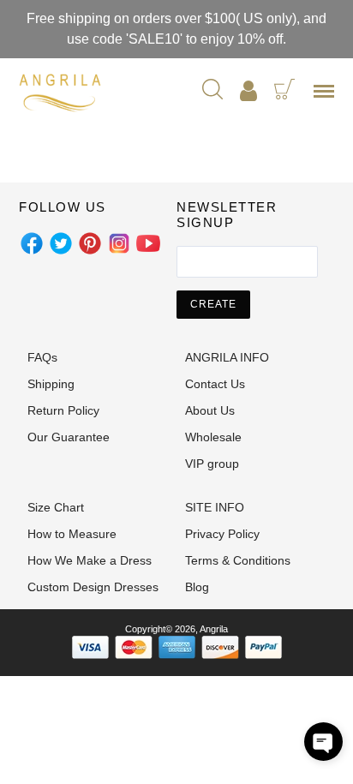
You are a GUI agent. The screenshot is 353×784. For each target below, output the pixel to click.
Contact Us (215, 384)
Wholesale (213, 437)
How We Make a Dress (89, 560)
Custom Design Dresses (93, 587)
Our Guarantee (68, 437)
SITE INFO (214, 507)
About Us (210, 410)
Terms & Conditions (237, 560)
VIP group (212, 463)
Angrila (214, 629)
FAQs (42, 357)
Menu (327, 97)
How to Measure (72, 534)
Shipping (51, 384)
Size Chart (55, 507)
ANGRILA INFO (227, 357)
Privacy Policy (222, 534)
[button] (323, 741)
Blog (197, 587)
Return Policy (63, 410)
